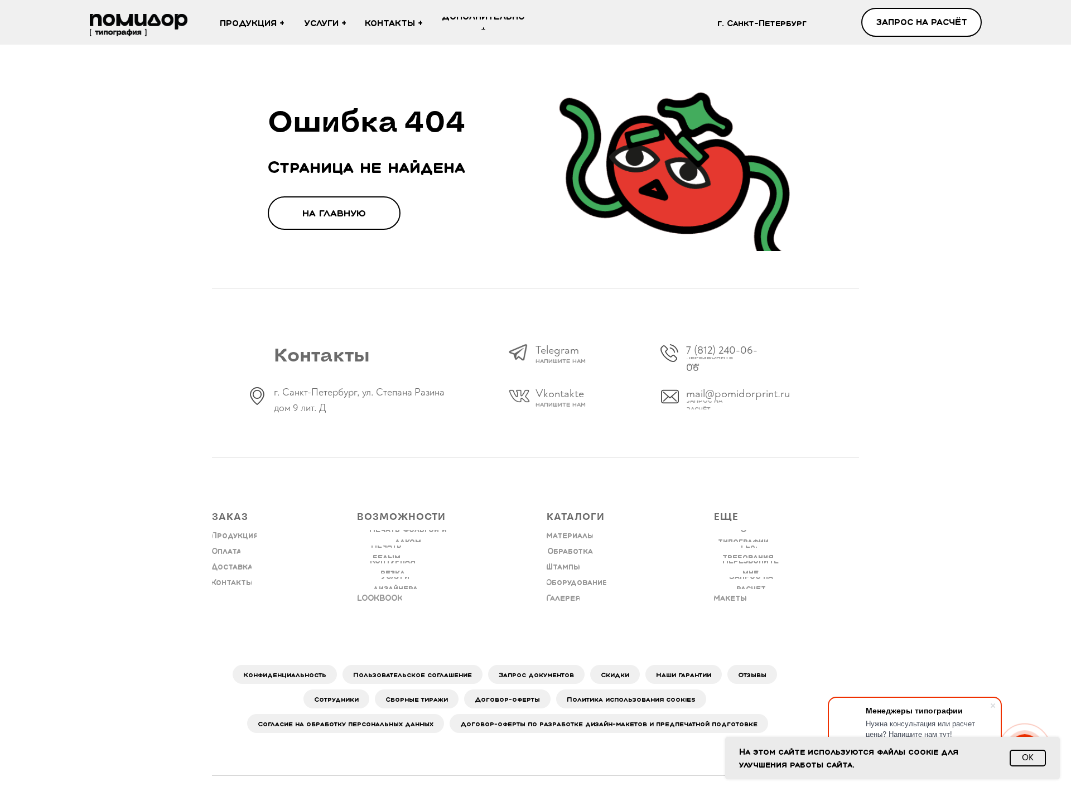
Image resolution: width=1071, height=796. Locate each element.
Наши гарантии (683, 674)
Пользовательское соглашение (412, 674)
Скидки (615, 674)
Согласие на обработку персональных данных (345, 724)
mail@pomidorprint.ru (738, 394)
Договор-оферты (507, 699)
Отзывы (752, 674)
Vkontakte (560, 394)
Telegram (557, 350)
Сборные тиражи (416, 699)
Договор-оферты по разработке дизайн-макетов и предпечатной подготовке (609, 724)
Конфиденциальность (284, 674)
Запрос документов (536, 674)
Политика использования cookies (631, 699)
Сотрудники (336, 699)
